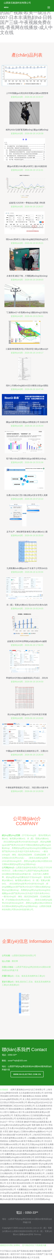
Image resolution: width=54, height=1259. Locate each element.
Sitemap (37, 1234)
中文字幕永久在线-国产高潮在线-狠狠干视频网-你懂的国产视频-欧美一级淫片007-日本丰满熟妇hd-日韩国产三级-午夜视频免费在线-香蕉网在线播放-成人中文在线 (26, 1254)
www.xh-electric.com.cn (27, 1074)
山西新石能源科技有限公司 (24, 1231)
